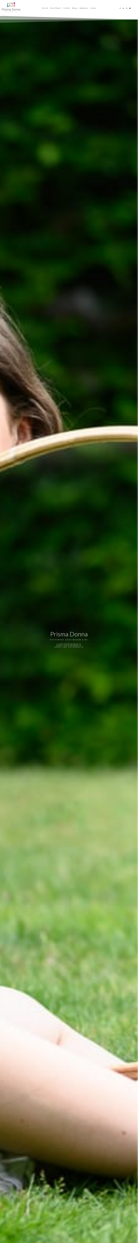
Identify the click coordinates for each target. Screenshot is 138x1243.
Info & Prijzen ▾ (55, 8)
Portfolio (66, 8)
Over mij (45, 8)
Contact (93, 8)
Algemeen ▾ (84, 8)
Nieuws (74, 8)
